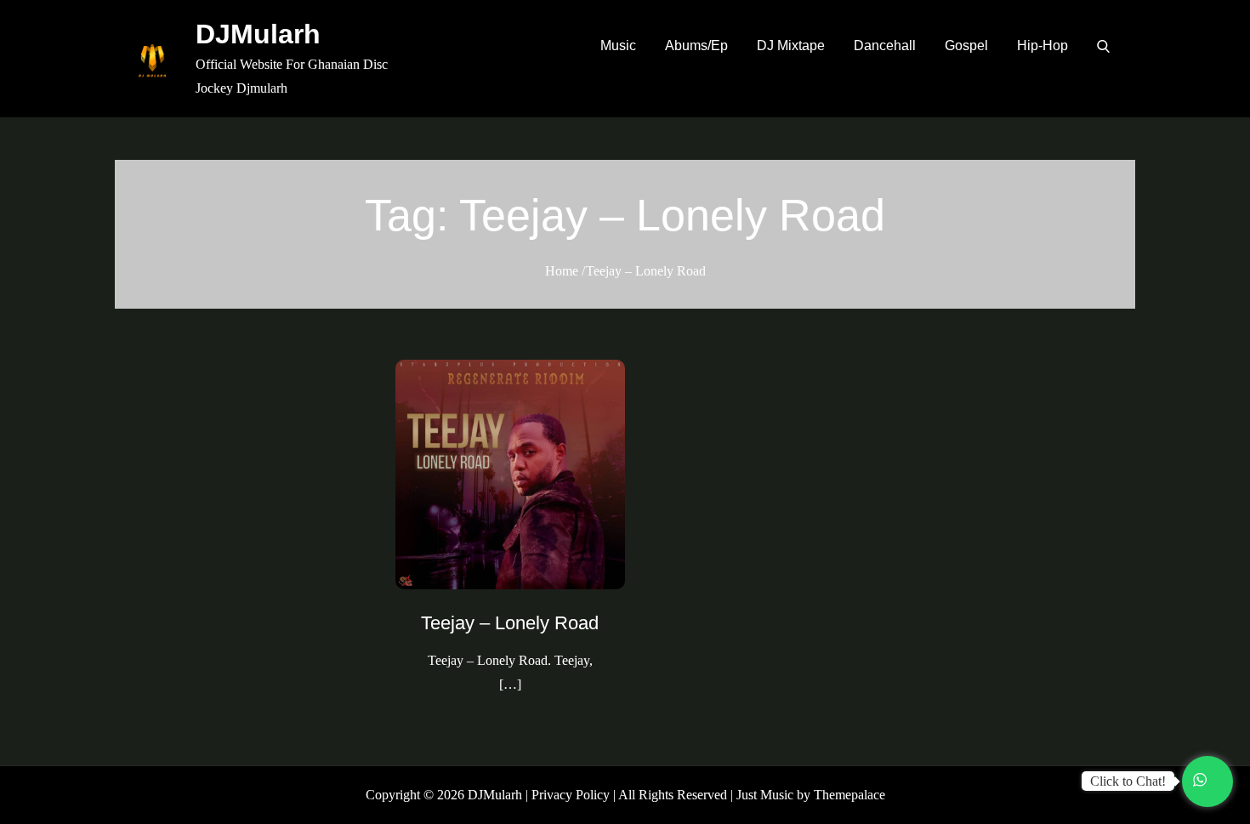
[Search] (1103, 46)
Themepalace (849, 794)
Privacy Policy (570, 794)
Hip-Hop (1042, 45)
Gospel (966, 45)
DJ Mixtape (791, 45)
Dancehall (885, 45)
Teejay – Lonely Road (510, 623)
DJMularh (258, 34)
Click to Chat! (1128, 781)
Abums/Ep (696, 45)
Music (618, 45)
